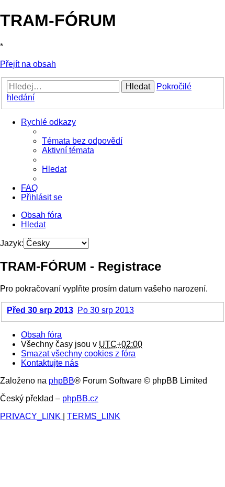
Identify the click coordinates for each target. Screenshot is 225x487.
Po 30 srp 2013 (105, 310)
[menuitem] (82, 140)
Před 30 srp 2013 (40, 310)
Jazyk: (12, 243)
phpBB (61, 380)
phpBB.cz (80, 398)
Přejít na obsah (28, 64)
